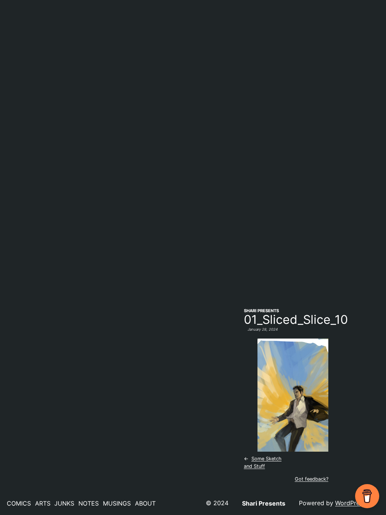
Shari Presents (261, 310)
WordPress (350, 503)
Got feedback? (311, 479)
